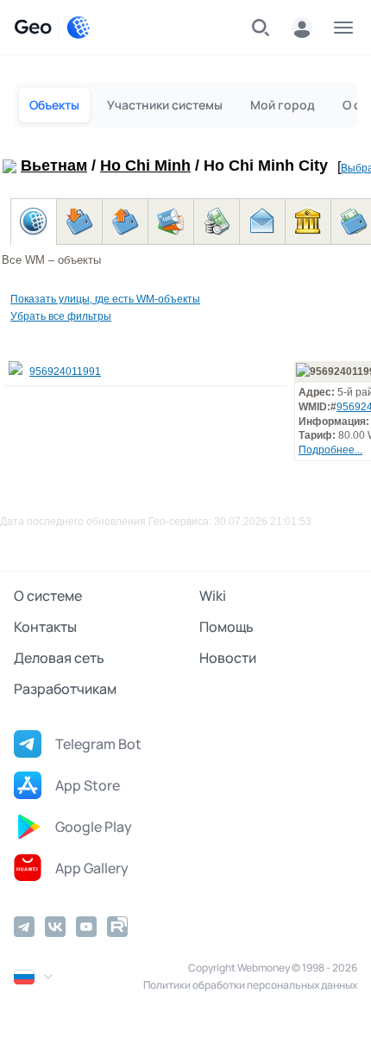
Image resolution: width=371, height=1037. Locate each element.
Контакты (45, 626)
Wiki (212, 595)
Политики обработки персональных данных (250, 985)
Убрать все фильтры (60, 316)
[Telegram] (24, 926)
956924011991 (65, 371)
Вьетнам (54, 165)
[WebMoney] (78, 27)
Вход (302, 27)
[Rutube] (117, 926)
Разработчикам (65, 688)
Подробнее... (330, 450)
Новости (227, 657)
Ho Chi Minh (145, 165)
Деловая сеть (59, 657)
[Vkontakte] (55, 926)
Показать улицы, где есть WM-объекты (105, 299)
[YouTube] (86, 926)
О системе (48, 595)
